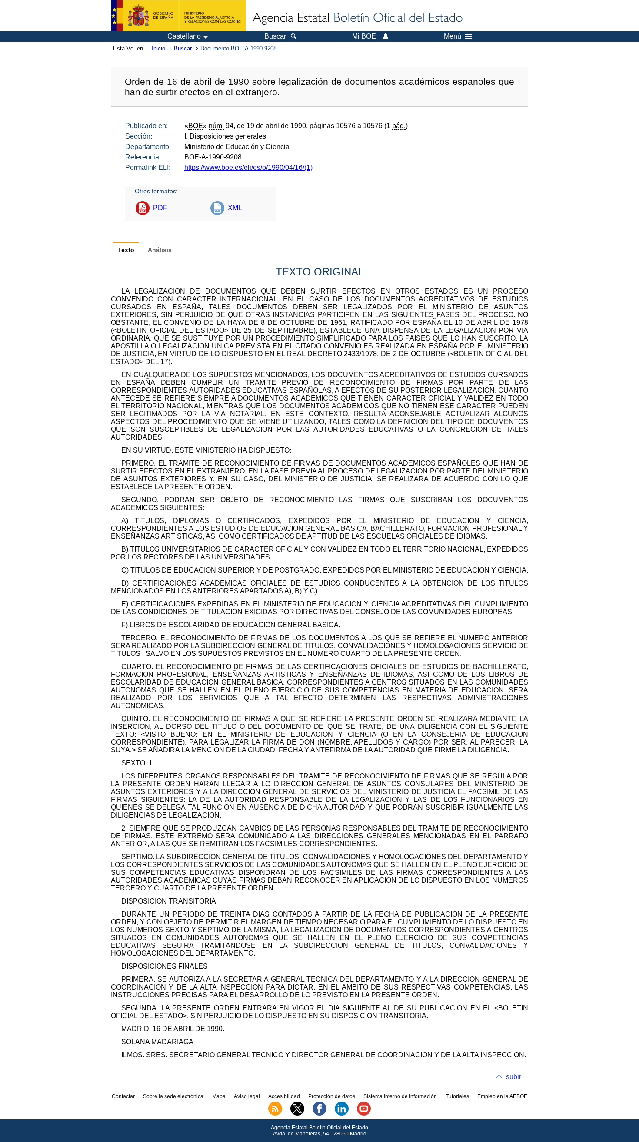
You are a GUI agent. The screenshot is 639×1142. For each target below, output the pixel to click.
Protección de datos (331, 1096)
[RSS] (275, 1114)
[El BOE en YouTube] (364, 1114)
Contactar (123, 1096)
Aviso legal (247, 1096)
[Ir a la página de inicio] (357, 18)
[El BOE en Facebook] (319, 1114)
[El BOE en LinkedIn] (342, 1114)
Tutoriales (457, 1096)
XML (235, 208)
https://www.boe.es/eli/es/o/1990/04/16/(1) (248, 167)
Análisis (160, 250)
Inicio (158, 48)
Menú (452, 36)
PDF (160, 208)
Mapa (219, 1096)
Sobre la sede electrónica (173, 1096)
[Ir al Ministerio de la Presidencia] (178, 15)
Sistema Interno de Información (400, 1096)
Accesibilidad (284, 1096)
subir (513, 1076)
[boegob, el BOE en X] (297, 1114)
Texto (126, 250)
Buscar (183, 48)
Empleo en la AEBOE (502, 1096)
